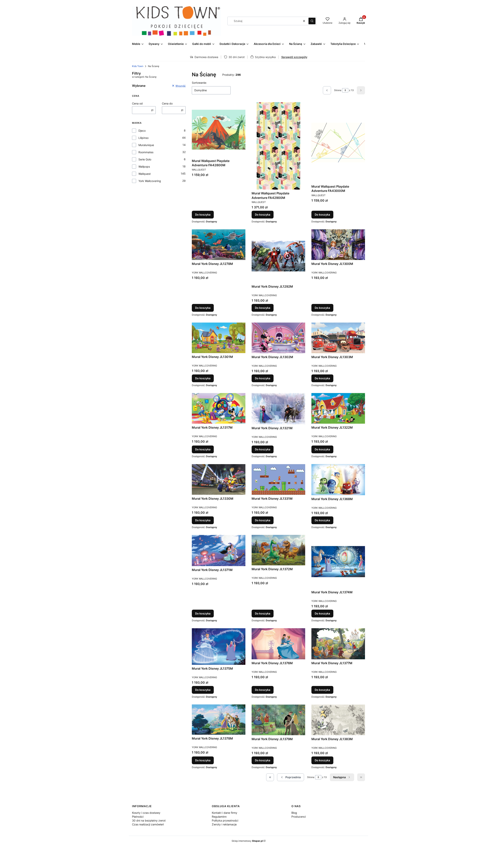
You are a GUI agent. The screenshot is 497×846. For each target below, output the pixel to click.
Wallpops (144, 166)
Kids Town (137, 66)
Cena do (167, 103)
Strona (337, 90)
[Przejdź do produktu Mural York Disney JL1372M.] (278, 550)
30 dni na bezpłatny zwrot (149, 820)
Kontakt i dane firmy (224, 812)
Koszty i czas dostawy (146, 812)
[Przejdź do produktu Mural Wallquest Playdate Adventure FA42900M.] (278, 146)
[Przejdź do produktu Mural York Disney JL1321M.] (278, 408)
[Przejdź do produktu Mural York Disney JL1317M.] (218, 408)
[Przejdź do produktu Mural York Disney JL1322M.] (338, 408)
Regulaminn (219, 816)
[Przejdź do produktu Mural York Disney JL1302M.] (278, 337)
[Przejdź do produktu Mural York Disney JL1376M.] (278, 643)
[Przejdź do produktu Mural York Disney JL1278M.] (218, 244)
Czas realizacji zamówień (148, 824)
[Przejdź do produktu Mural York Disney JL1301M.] (218, 337)
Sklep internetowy (247, 840)
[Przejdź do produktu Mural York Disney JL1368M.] (338, 479)
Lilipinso (143, 137)
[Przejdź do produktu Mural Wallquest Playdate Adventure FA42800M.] (218, 129)
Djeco (142, 130)
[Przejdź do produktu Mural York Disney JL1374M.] (338, 561)
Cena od (137, 103)
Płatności (137, 816)
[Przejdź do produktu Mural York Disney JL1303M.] (338, 337)
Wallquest (144, 173)
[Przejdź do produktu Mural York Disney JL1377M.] (338, 643)
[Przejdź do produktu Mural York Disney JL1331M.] (278, 479)
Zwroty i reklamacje (224, 824)
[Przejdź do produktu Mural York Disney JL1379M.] (278, 719)
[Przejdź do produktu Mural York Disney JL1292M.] (278, 256)
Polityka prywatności (225, 820)
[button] (311, 21)
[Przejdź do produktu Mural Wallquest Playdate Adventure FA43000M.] (338, 142)
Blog (294, 812)
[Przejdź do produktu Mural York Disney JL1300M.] (338, 244)
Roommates (145, 152)
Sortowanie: (199, 82)
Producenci (298, 816)
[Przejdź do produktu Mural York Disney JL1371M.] (218, 550)
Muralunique (146, 145)
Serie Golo (144, 159)
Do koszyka (202, 214)
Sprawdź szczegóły (294, 57)
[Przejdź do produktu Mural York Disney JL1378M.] (218, 719)
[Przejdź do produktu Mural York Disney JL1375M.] (218, 646)
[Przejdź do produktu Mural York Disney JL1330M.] (218, 479)
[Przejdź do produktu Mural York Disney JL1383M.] (338, 719)
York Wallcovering (149, 181)
